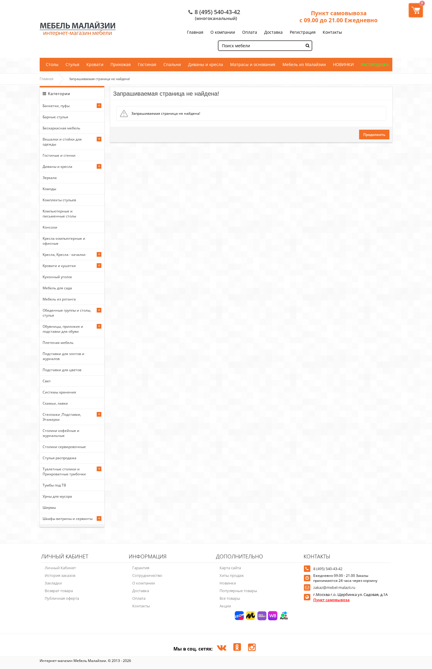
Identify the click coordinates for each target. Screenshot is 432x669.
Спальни (172, 64)
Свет (47, 381)
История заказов (60, 575)
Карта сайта (230, 567)
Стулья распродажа (59, 457)
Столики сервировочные (64, 446)
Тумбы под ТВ (54, 485)
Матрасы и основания (252, 64)
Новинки (228, 583)
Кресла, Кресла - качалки (64, 254)
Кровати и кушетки (59, 265)
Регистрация (303, 32)
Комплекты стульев (59, 199)
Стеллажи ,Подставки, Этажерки (62, 417)
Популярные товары (238, 590)
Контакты (332, 32)
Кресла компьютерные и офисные (64, 241)
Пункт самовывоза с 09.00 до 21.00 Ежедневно (338, 17)
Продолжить (374, 134)
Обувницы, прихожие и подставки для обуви (63, 329)
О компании (222, 32)
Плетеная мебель (58, 342)
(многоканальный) (216, 18)
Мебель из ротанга (59, 299)
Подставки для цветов (62, 369)
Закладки (53, 583)
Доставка (273, 32)
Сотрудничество (147, 575)
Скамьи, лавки (55, 403)
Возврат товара (59, 590)
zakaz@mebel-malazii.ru (334, 587)
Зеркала (50, 177)
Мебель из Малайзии (304, 64)
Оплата (249, 32)
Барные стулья (55, 116)
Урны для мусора (57, 496)
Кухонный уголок (57, 276)
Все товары (230, 598)
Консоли (50, 227)
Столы (52, 64)
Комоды (49, 188)
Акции (225, 606)
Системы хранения (59, 392)
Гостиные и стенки (59, 155)
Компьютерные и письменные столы (59, 214)
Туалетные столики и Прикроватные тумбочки (64, 472)
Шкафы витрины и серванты (68, 518)
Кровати (94, 64)
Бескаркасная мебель (61, 128)
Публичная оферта (62, 598)
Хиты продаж (232, 575)
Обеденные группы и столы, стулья (67, 313)
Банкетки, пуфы (56, 105)
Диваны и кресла (205, 64)
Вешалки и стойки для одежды (62, 142)
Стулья (72, 64)
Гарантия (140, 567)
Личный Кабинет (60, 567)
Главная (195, 32)
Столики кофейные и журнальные (61, 433)
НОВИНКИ (343, 64)
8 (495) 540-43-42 (217, 12)
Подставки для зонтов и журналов (63, 356)
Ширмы (49, 507)
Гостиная (147, 64)
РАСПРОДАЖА (375, 64)
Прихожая (120, 64)
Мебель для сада (57, 287)
